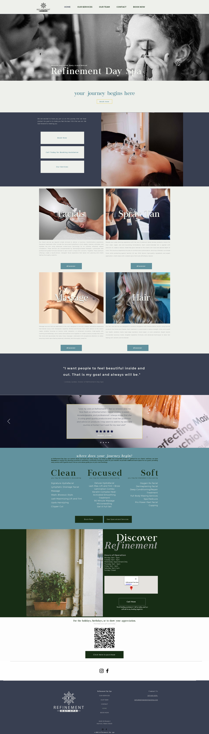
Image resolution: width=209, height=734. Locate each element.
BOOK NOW (104, 712)
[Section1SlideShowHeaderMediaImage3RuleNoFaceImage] (103, 442)
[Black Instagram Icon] (40, 48)
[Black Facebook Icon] (40, 54)
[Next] (200, 421)
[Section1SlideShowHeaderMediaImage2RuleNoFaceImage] (108, 442)
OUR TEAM (104, 700)
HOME (104, 708)
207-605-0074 (152, 695)
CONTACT (104, 704)
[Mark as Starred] (97, 431)
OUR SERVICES (104, 695)
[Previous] (9, 421)
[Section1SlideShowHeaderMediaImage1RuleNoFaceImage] (100, 442)
